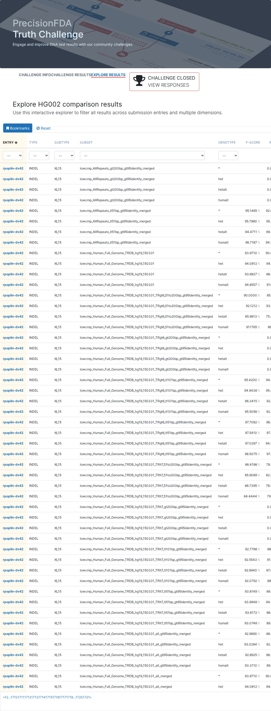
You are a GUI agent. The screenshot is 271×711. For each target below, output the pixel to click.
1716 (55, 697)
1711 (21, 697)
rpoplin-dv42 (13, 168)
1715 (49, 697)
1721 (86, 697)
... (9, 697)
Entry (9, 142)
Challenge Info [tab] (35, 74)
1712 (27, 697)
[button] (164, 81)
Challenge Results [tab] (71, 74)
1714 (42, 697)
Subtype (62, 142)
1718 (69, 697)
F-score (253, 142)
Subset (86, 142)
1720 (79, 697)
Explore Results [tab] (108, 74)
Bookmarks (19, 128)
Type (33, 142)
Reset (45, 128)
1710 (14, 697)
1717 (62, 697)
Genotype (227, 142)
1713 (34, 697)
